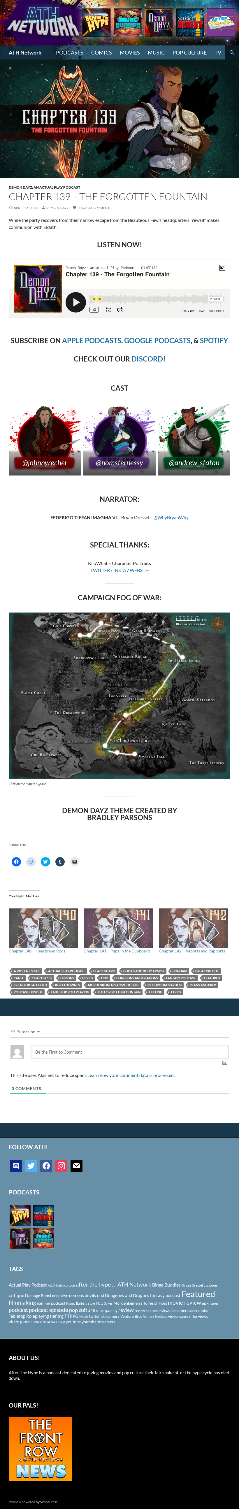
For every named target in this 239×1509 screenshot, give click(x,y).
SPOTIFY (214, 340)
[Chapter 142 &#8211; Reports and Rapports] (193, 928)
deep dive (60, 1295)
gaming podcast (51, 1303)
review (126, 1310)
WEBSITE (139, 570)
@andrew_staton (194, 462)
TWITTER (100, 570)
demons (67, 978)
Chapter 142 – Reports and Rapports (192, 950)
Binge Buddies (166, 1284)
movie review (184, 1302)
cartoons (210, 1285)
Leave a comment (94, 208)
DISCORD (147, 359)
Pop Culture (190, 52)
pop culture (82, 1310)
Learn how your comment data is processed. (131, 1075)
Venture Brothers (155, 1316)
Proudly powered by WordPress (33, 1502)
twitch (83, 1316)
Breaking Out (207, 971)
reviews (164, 1311)
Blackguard (104, 971)
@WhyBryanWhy (171, 517)
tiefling (155, 992)
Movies (130, 52)
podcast (18, 1309)
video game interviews (188, 1316)
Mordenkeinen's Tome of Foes (113, 985)
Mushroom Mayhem (164, 985)
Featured (212, 978)
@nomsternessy (119, 462)
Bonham (180, 971)
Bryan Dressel (192, 1285)
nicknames (210, 1303)
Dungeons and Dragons (137, 978)
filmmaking (22, 1302)
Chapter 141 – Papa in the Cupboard (117, 950)
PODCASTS (69, 52)
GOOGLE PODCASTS (157, 340)
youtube (73, 1321)
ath (114, 1285)
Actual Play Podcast (66, 971)
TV (218, 52)
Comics (101, 52)
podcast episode (28, 992)
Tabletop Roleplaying (70, 992)
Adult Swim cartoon (61, 1285)
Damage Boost (38, 1295)
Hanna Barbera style (80, 1303)
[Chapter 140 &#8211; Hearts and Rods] (43, 928)
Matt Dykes (104, 1303)
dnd (104, 978)
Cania (19, 978)
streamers (180, 1310)
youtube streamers (98, 1321)
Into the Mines (67, 985)
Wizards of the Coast (49, 1322)
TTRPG (176, 992)
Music (156, 52)
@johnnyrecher (44, 462)
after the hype (93, 1284)
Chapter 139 (42, 978)
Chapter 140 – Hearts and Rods (37, 950)
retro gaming (106, 1310)
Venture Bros (131, 1316)
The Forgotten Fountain (118, 992)
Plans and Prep (203, 985)
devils (87, 978)
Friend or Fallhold (30, 985)
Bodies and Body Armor (143, 971)
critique (16, 1295)
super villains (198, 1311)
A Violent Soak (27, 971)
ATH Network (25, 52)
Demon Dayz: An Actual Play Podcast (44, 187)
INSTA (119, 570)
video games (21, 1321)
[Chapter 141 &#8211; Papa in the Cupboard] (118, 928)
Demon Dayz (57, 208)
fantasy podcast (181, 978)
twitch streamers (104, 1316)
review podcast (146, 1310)
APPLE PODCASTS (91, 340)
